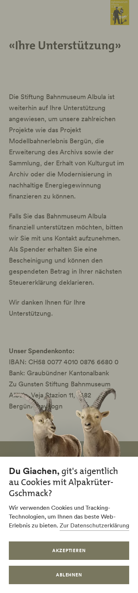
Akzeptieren (69, 550)
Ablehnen (69, 575)
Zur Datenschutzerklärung (94, 525)
